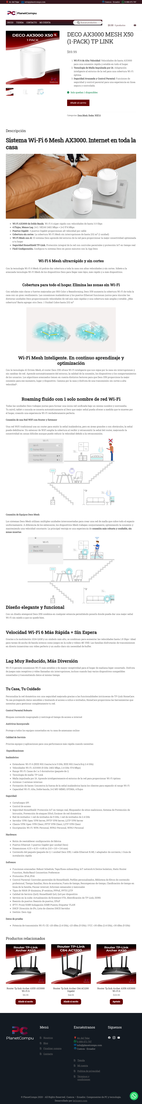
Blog (45, 1043)
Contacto (31, 22)
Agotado (116, 1001)
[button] (55, 35)
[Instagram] (114, 1037)
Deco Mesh (83, 115)
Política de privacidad (88, 1070)
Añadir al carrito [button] (25, 1001)
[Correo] (118, 1037)
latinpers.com (80, 1100)
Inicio (10, 22)
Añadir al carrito (78, 102)
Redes (91, 115)
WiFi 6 (98, 115)
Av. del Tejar (14, 2)
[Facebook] (109, 1037)
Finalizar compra (52, 1048)
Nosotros (48, 1037)
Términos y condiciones (83, 1078)
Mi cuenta (45, 22)
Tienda (20, 22)
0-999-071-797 (130, 2)
